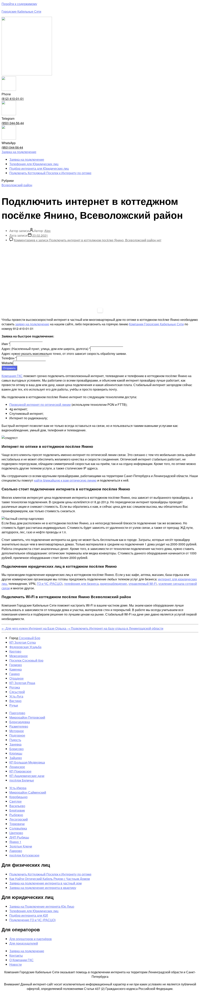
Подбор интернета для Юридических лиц (39, 168)
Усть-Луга (16, 696)
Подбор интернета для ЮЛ (28, 915)
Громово (15, 665)
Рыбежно (16, 815)
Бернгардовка (19, 722)
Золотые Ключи (20, 846)
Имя (6, 344)
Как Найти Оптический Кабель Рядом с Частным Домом (49, 878)
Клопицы (15, 753)
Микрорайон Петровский (27, 717)
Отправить (9, 368)
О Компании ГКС (21, 960)
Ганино (14, 674)
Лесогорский (18, 819)
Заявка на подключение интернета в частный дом (45, 883)
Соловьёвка (18, 828)
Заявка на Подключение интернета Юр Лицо (41, 906)
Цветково (16, 833)
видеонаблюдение (113, 583)
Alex (47, 230)
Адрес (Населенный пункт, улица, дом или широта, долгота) (46, 348)
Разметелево (18, 726)
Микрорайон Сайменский (27, 792)
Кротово (15, 651)
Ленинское (17, 767)
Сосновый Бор (29, 638)
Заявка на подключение (26, 159)
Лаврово (15, 851)
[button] (19, 152)
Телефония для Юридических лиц (33, 164)
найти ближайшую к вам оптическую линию (65, 480)
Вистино (15, 701)
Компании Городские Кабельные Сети (156, 324)
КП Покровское (20, 771)
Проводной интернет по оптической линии (40, 404)
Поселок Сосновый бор (26, 660)
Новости (15, 964)
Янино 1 (15, 842)
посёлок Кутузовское (24, 855)
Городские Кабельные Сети (21, 11)
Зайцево (15, 758)
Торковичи (17, 824)
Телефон (9, 358)
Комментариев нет (87, 240)
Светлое (15, 801)
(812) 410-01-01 (13, 98)
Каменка (15, 669)
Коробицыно (18, 797)
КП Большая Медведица (27, 762)
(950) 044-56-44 (13, 123)
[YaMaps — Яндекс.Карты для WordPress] (100, 310)
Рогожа (14, 687)
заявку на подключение (32, 324)
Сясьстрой (17, 692)
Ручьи (13, 705)
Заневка (15, 744)
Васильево (17, 806)
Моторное (16, 731)
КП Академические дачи (26, 776)
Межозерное (18, 656)
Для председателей (23, 943)
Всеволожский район (17, 185)
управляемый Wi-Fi (143, 583)
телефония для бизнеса (81, 583)
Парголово (17, 713)
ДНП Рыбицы (19, 837)
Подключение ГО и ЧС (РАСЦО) (32, 920)
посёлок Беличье (21, 780)
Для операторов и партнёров (30, 939)
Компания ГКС (12, 376)
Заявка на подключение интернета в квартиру (42, 887)
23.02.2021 (40, 235)
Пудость (15, 740)
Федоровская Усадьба (25, 647)
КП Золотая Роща (22, 683)
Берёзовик (17, 810)
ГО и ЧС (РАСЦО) (49, 583)
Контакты (16, 955)
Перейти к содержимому (19, 4)
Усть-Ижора (17, 788)
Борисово (16, 749)
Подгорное (17, 735)
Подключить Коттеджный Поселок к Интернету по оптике (50, 173)
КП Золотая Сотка (22, 642)
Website (7, 363)
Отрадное (16, 678)
